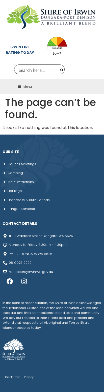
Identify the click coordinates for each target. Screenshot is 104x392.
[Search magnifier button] (61, 69)
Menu (27, 86)
